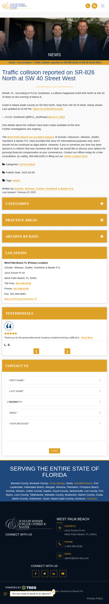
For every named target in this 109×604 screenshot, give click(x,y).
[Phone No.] (88, 5)
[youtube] (62, 573)
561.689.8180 (21, 288)
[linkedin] (53, 573)
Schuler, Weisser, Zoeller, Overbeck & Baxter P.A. (44, 188)
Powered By (13, 587)
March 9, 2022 (56, 117)
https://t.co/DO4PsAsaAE (48, 108)
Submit (54, 451)
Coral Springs (57, 483)
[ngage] (5, 594)
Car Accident (27, 164)
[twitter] (44, 573)
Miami (16, 180)
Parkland (91, 498)
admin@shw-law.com (77, 558)
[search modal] (94, 6)
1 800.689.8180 (73, 546)
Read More (87, 337)
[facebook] (35, 573)
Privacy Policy (95, 598)
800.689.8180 (23, 283)
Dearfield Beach (83, 483)
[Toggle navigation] (103, 6)
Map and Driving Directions (19, 299)
